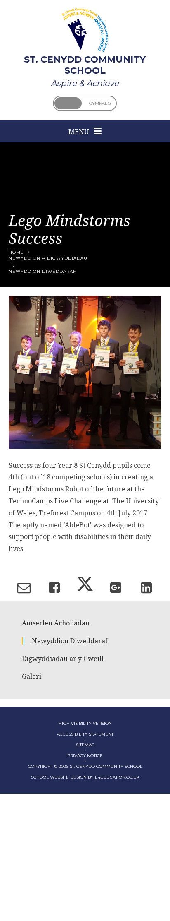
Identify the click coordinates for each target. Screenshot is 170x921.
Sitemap (85, 745)
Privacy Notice (85, 755)
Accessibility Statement (85, 734)
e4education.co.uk (117, 777)
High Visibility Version (85, 723)
